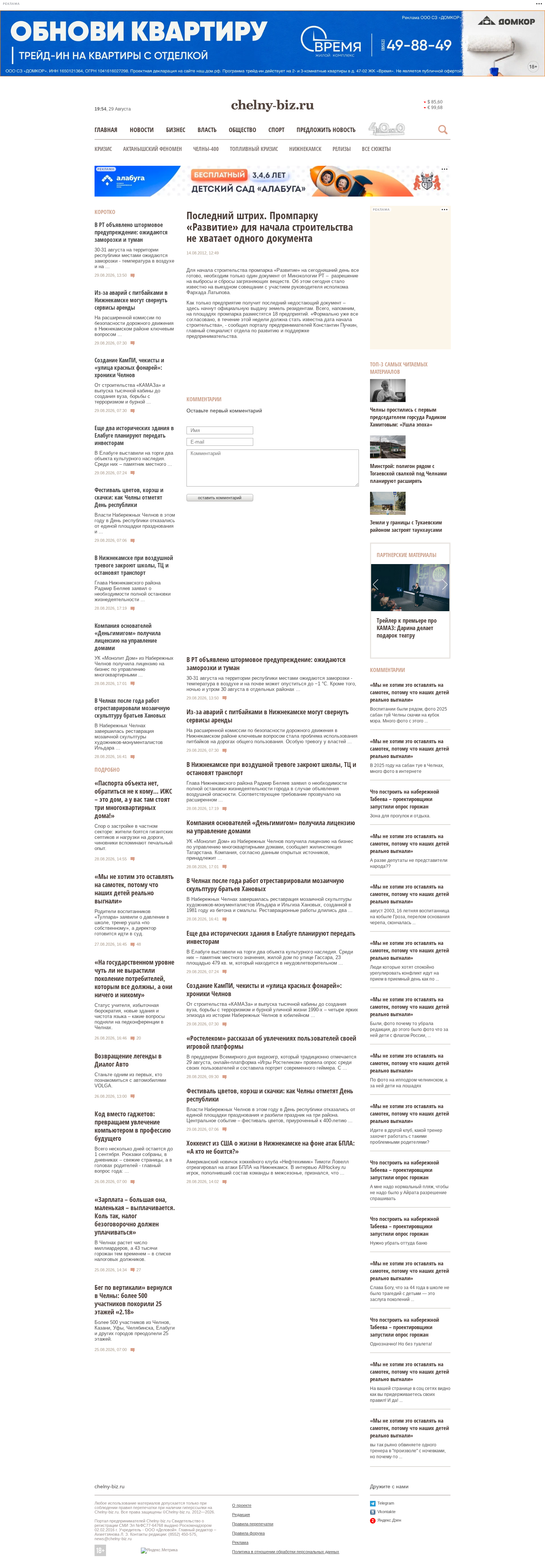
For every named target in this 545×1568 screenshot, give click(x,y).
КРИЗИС (103, 148)
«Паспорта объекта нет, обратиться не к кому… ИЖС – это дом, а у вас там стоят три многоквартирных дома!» (133, 799)
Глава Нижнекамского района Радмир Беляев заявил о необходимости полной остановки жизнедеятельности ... (133, 591)
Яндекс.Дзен (389, 1520)
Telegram (385, 1503)
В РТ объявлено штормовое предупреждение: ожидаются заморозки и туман (131, 232)
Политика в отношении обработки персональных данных (285, 1551)
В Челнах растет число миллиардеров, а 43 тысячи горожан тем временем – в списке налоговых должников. (133, 1251)
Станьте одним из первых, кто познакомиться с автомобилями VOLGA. (130, 1080)
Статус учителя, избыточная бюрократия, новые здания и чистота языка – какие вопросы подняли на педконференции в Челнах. (130, 1016)
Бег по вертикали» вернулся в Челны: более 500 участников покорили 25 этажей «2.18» (133, 1299)
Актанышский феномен (152, 148)
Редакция (241, 1514)
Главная (106, 129)
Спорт (276, 129)
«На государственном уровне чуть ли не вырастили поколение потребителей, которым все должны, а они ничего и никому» (134, 978)
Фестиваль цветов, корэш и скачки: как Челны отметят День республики (129, 497)
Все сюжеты (376, 148)
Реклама (240, 1542)
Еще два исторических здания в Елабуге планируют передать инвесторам (134, 435)
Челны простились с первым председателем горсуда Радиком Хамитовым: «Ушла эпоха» (408, 417)
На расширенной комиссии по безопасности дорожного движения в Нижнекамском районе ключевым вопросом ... (134, 326)
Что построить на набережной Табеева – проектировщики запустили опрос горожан (404, 799)
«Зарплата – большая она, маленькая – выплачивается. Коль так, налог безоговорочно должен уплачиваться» (135, 1215)
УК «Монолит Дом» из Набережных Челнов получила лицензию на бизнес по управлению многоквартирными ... (134, 666)
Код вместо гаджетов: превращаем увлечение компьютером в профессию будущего (133, 1126)
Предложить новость (326, 129)
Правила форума (248, 1533)
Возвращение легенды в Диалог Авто (128, 1059)
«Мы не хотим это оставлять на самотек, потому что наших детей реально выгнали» (134, 888)
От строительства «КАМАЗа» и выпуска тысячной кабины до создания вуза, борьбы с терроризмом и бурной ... (130, 393)
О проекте (241, 1505)
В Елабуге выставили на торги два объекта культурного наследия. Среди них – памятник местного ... (134, 458)
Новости (142, 129)
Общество (242, 129)
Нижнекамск (305, 148)
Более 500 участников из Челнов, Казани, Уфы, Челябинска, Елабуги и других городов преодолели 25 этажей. (135, 1331)
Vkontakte (386, 1511)
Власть (207, 129)
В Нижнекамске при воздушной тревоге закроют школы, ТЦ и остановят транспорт (134, 565)
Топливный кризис (254, 148)
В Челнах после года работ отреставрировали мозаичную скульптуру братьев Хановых (132, 707)
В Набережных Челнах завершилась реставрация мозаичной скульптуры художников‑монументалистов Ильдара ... (129, 737)
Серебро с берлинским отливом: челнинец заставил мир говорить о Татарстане (408, 631)
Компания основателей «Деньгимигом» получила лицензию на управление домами (128, 637)
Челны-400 (206, 148)
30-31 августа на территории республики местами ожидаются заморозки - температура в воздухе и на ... (134, 258)
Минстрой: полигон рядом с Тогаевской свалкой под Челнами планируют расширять (408, 473)
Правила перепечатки (252, 1524)
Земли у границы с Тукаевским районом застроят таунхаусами (406, 525)
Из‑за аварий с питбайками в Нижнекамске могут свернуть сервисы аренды (131, 300)
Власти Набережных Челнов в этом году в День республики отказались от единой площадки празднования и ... (135, 523)
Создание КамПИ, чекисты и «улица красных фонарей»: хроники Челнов (129, 367)
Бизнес (175, 129)
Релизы (342, 148)
